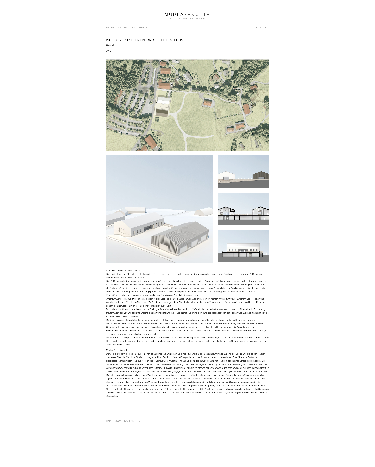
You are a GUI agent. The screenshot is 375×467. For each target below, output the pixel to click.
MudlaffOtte (187, 16)
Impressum (114, 421)
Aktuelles (113, 28)
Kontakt (262, 28)
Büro (143, 28)
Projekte (130, 28)
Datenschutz (134, 421)
